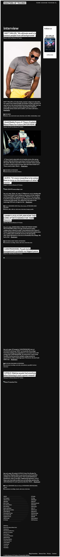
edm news (18, 209)
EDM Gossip (6, 518)
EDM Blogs (33, 499)
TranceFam (6, 544)
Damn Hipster (7, 511)
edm (9, 115)
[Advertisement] (30, 13)
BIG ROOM (7, 363)
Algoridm (6, 501)
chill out (13, 209)
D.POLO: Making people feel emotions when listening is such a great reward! (20, 374)
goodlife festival (32, 365)
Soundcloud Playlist (8, 535)
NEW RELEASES (33, 485)
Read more (7, 110)
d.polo (17, 489)
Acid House (44, 2)
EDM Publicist (34, 518)
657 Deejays (6, 498)
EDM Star (6, 525)
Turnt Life (6, 546)
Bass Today (6, 503)
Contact (54, 553)
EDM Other (17, 206)
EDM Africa (34, 511)
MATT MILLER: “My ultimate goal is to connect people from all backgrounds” (20, 34)
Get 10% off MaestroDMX (50, 36)
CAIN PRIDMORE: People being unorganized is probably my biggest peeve (21, 250)
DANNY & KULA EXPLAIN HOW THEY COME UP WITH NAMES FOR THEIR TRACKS (20, 217)
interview (22, 115)
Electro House (18, 485)
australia (18, 365)
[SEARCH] (56, 2)
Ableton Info (7, 499)
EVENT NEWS (14, 241)
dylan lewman (8, 171)
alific (9, 209)
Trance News (7, 542)
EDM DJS (33, 501)
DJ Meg (33, 498)
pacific (32, 209)
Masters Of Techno (15, 3)
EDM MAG (33, 504)
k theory (19, 171)
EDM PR (33, 516)
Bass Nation (6, 506)
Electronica (23, 206)
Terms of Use (42, 553)
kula (31, 242)
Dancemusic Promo (8, 513)
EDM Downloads (35, 503)
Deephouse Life (7, 516)
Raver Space (6, 534)
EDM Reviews (34, 520)
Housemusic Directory (9, 530)
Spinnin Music (7, 537)
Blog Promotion (33, 553)
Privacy (49, 553)
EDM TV (33, 508)
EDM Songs (34, 506)
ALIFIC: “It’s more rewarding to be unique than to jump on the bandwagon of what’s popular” (21, 180)
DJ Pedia (33, 496)
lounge (28, 209)
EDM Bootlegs (34, 513)
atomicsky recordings (10, 242)
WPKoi (28, 555)
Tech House (51, 2)
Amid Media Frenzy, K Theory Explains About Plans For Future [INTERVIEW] (20, 123)
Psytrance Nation (8, 539)
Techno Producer (8, 541)
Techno (38, 2)
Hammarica (6, 529)
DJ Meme (6, 520)
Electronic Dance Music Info (10, 527)
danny (17, 242)
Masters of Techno (8, 532)
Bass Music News (8, 504)
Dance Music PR (7, 515)
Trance (5, 487)
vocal (39, 115)
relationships (34, 115)
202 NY (5, 496)
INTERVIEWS (14, 170)
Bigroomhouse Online (9, 509)
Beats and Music (7, 508)
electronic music (15, 115)
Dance (6, 206)
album (6, 115)
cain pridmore (24, 365)
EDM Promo (34, 509)
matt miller (27, 115)
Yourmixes (6, 547)
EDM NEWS (8, 114)
